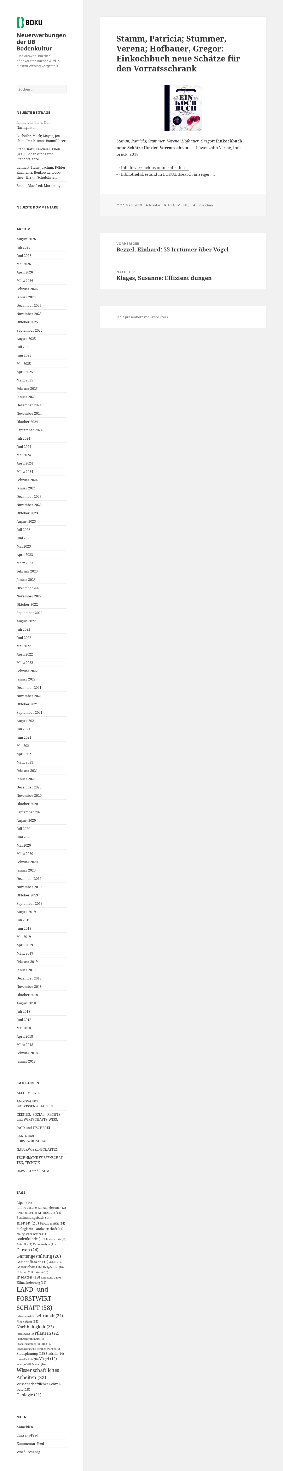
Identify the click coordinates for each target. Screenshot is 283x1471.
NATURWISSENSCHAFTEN (37, 1149)
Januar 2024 (26, 488)
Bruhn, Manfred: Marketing (38, 185)
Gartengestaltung (39, 1256)
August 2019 (26, 912)
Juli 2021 (23, 729)
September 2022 (29, 612)
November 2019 (29, 887)
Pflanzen (47, 1333)
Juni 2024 (24, 446)
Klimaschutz (51, 1277)
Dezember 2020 (29, 787)
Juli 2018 (23, 1011)
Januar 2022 (26, 679)
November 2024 (29, 413)
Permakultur (25, 1333)
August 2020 (26, 820)
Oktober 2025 (27, 322)
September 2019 (29, 903)
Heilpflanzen (53, 1267)
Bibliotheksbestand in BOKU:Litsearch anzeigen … (168, 174)
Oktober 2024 (27, 421)
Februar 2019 (27, 961)
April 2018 (25, 1036)
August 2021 (26, 720)
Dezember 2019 (29, 878)
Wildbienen (36, 1364)
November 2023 (29, 505)
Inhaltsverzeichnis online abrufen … (155, 167)
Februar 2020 (27, 862)
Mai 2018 (24, 1028)
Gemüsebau (29, 1267)
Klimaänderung (31, 1282)
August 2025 (26, 338)
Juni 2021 (24, 737)
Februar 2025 (27, 388)
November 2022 (29, 596)
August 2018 (26, 1003)
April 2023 (25, 554)
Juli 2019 (23, 920)
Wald (21, 1364)
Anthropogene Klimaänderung (41, 1208)
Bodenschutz (56, 1239)
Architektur (27, 1213)
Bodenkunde (31, 1238)
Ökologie (29, 1394)
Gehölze (55, 1262)
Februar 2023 (27, 571)
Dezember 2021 (29, 687)
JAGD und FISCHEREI (33, 1127)
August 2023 (26, 521)
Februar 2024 (27, 480)
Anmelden (25, 1427)
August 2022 (26, 621)
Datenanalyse (44, 1244)
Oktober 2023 (27, 513)
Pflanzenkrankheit (30, 1338)
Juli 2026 (23, 247)
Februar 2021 (27, 770)
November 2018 (29, 986)
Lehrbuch (49, 1315)
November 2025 (29, 313)
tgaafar (155, 205)
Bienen (28, 1223)
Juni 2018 (24, 1019)
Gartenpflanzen (32, 1262)
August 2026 (26, 239)
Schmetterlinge (48, 1348)
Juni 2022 (24, 637)
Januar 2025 (26, 397)
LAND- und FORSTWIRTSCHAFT (35, 1298)
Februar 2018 (27, 1053)
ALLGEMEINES (28, 1093)
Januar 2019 (26, 970)
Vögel (48, 1358)
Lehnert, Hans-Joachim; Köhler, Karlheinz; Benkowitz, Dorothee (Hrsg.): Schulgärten (42, 172)
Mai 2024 (24, 455)
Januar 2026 (26, 297)
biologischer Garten (32, 1234)
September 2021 (29, 712)
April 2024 (25, 463)
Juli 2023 (23, 529)
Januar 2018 (26, 1061)
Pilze (46, 1344)
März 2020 (25, 853)
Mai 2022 (24, 646)
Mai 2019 (24, 936)
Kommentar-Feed (30, 1443)
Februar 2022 (27, 671)
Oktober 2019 (27, 895)
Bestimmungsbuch (34, 1217)
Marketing (27, 1321)
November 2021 (29, 696)
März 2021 (25, 762)
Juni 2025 (24, 355)
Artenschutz (49, 1213)
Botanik (24, 1244)
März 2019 (25, 953)
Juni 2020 (24, 837)
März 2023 (25, 563)
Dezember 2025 (29, 305)
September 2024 (29, 430)
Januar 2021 (26, 779)
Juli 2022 (23, 629)
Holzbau (25, 1272)
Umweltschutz (28, 1359)
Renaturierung (26, 1348)
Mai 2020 (24, 845)
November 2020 (29, 795)
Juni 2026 (24, 255)
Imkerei (41, 1272)
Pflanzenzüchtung (28, 1343)
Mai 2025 (24, 363)
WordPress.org (28, 1452)
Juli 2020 (23, 828)
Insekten (28, 1277)
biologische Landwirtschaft (40, 1229)
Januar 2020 (26, 870)
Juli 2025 (23, 347)
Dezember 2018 (29, 978)
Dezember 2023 (29, 496)
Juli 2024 (23, 438)
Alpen (24, 1202)
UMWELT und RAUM (33, 1171)
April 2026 (25, 272)
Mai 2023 (24, 546)
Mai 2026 (24, 264)
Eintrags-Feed (27, 1435)
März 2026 (25, 280)
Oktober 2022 (27, 604)
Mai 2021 (24, 745)
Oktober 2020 (27, 804)
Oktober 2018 (27, 995)
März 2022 (25, 662)
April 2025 (25, 372)
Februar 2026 (27, 289)
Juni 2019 (24, 928)
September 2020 (29, 812)
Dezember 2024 (29, 405)
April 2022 (25, 654)
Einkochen (205, 205)
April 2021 (25, 754)
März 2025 (25, 380)
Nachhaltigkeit (35, 1327)
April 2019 (25, 945)
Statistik (55, 1353)
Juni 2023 (24, 538)
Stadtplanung (31, 1353)
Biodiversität (52, 1223)
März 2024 (25, 471)
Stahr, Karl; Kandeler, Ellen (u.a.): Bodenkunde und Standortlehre (38, 154)
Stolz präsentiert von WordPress (142, 317)
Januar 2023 (26, 579)
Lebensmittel (25, 1316)
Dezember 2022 (29, 588)
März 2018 (25, 1044)
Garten (28, 1250)
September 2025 (29, 330)
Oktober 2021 (27, 704)
